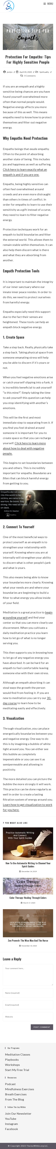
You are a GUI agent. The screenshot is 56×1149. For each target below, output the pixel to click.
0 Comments (30, 75)
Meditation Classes (17, 1054)
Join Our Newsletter (18, 1113)
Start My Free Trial (17, 1070)
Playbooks (12, 1059)
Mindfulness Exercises (19, 1089)
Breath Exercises (16, 1094)
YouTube (10, 1118)
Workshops (12, 1064)
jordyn (9, 72)
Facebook (11, 1129)
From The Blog (14, 1099)
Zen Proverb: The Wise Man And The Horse (28, 940)
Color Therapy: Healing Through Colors (28, 897)
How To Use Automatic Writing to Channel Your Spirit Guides (28, 865)
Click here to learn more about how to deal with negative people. (24, 448)
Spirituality (44, 72)
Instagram (11, 1123)
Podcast (10, 1084)
